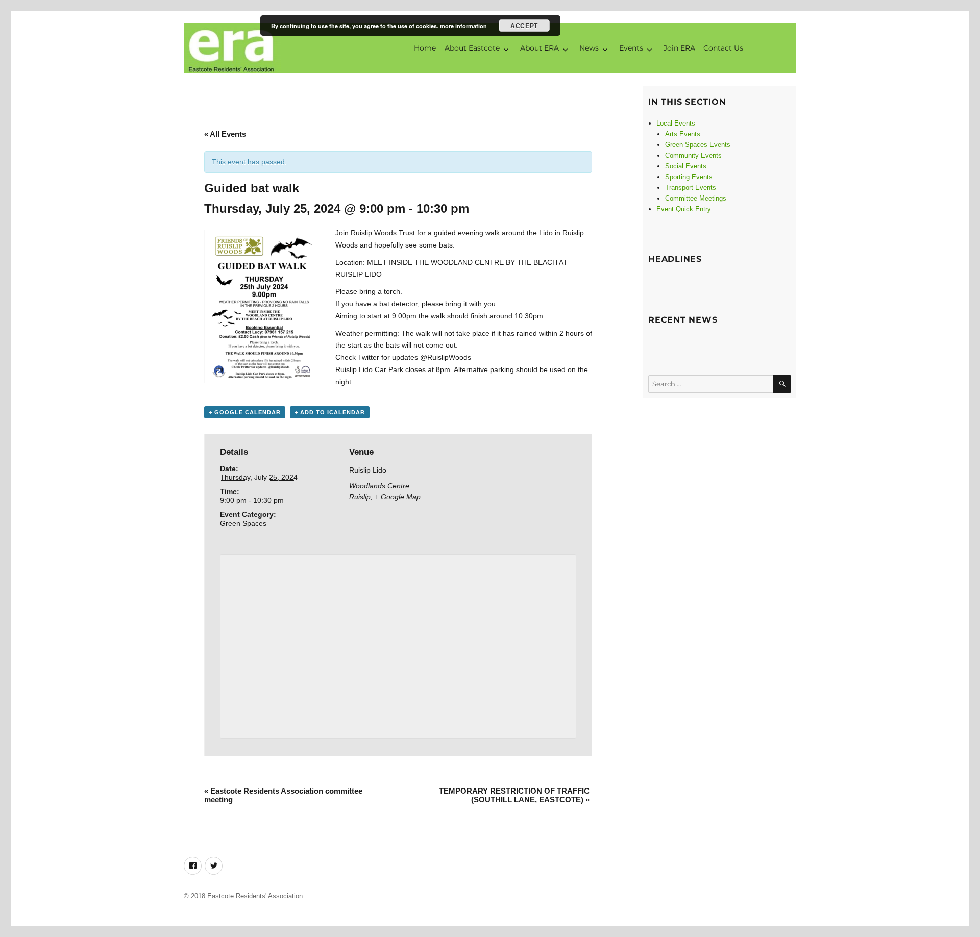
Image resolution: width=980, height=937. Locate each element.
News (589, 48)
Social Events (685, 166)
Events (631, 48)
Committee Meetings (695, 198)
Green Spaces (243, 523)
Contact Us (723, 48)
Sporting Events (689, 177)
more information (463, 26)
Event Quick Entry (683, 209)
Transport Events (690, 187)
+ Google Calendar (245, 412)
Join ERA (679, 48)
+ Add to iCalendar (330, 412)
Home (425, 48)
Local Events (675, 123)
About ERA (539, 48)
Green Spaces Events (697, 145)
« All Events (225, 134)
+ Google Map (398, 496)
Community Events (693, 155)
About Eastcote (472, 48)
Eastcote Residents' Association (255, 896)
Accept (523, 25)
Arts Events (682, 134)
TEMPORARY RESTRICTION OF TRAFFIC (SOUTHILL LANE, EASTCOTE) (514, 795)
